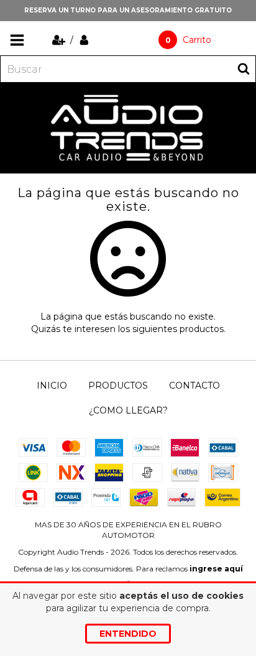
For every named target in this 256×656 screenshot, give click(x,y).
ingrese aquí (216, 568)
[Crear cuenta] (60, 39)
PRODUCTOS (118, 385)
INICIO (52, 385)
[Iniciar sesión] (84, 39)
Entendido (128, 633)
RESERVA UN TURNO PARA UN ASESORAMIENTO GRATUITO (128, 10)
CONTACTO (194, 385)
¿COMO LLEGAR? (128, 410)
